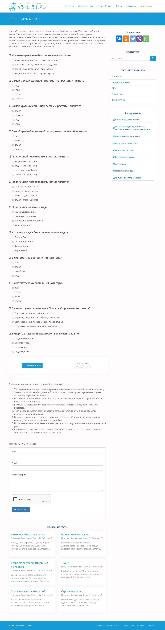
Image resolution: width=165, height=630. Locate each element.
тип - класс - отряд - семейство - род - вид (36, 64)
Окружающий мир (121, 82)
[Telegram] (133, 38)
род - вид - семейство (26, 170)
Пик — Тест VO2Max (124, 150)
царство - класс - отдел (26, 191)
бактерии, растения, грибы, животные (34, 313)
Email (14, 463)
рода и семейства (24, 338)
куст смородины (23, 225)
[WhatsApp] (146, 38)
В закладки (147, 6)
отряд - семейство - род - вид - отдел (34, 68)
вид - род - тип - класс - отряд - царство (35, 73)
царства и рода (23, 342)
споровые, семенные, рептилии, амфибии (36, 326)
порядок (19, 115)
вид (17, 85)
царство (19, 98)
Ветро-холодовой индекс (127, 119)
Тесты (120, 6)
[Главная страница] (27, 6)
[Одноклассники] (126, 38)
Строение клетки (72, 591)
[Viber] (139, 38)
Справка (132, 6)
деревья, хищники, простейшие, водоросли (37, 317)
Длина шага (120, 164)
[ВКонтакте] (119, 38)
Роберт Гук (20, 237)
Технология (117, 94)
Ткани (65, 563)
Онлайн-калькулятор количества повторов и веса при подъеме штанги (132, 128)
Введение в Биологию (75, 534)
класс (17, 89)
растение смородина (25, 216)
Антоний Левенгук (24, 241)
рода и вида (21, 347)
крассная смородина (25, 211)
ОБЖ (114, 88)
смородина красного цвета (29, 220)
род (17, 275)
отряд (18, 301)
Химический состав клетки (28, 534)
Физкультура (118, 99)
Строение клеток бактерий (28, 591)
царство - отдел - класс (26, 186)
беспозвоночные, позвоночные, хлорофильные (39, 321)
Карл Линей (21, 250)
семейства (20, 271)
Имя (14, 451)
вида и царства (23, 351)
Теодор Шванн (22, 246)
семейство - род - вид (26, 174)
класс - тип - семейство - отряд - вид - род (36, 60)
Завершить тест (33, 365)
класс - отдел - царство (26, 195)
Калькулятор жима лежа (126, 143)
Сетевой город (105, 6)
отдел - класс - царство (26, 199)
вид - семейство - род (26, 161)
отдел (18, 94)
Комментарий (19, 474)
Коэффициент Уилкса (125, 157)
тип (17, 262)
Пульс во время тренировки (128, 177)
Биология (116, 76)
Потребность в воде (125, 170)
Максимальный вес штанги (127, 136)
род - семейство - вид (26, 165)
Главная (70, 6)
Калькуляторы (86, 6)
